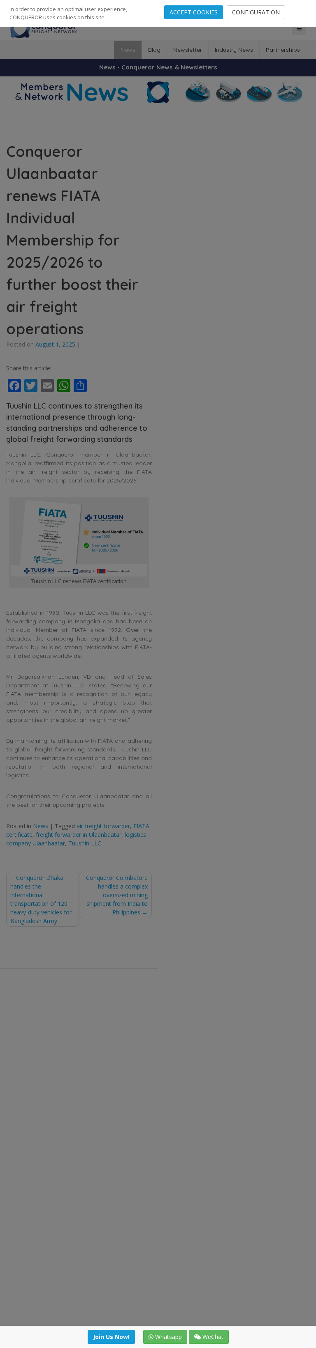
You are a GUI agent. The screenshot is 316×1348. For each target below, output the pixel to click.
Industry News (234, 49)
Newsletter (187, 49)
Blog (154, 49)
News (128, 49)
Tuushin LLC (84, 843)
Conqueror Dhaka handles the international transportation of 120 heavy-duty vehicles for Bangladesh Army (41, 899)
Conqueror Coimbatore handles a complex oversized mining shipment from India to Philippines (117, 895)
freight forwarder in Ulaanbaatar (78, 834)
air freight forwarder (103, 826)
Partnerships (283, 49)
